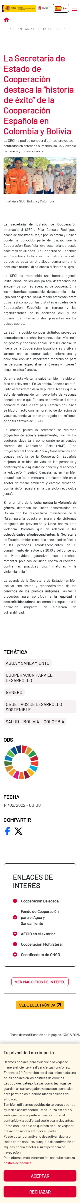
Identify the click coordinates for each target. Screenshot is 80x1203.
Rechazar (40, 1191)
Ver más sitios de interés (40, 981)
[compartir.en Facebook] (8, 831)
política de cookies (18, 1163)
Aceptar (40, 1175)
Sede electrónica (37, 1005)
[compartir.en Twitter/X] (18, 831)
